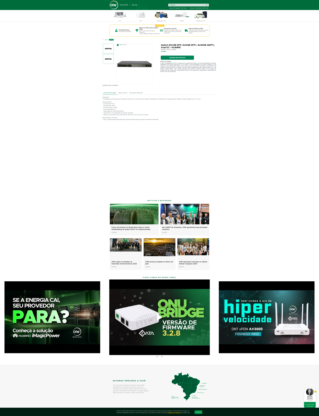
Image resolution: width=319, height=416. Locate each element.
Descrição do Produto (110, 92)
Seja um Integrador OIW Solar (178, 8)
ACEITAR (198, 412)
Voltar (106, 39)
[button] (157, 356)
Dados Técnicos (122, 92)
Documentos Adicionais (136, 92)
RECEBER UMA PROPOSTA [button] (177, 57)
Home (111, 39)
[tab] (109, 93)
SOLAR (134, 5)
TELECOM (124, 5)
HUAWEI (163, 51)
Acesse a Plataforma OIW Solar (199, 8)
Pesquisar (172, 5)
